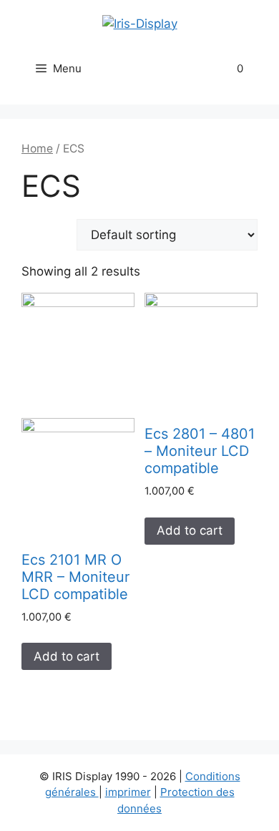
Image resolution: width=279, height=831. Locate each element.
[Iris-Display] (139, 23)
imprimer (128, 792)
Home (37, 148)
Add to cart (66, 656)
